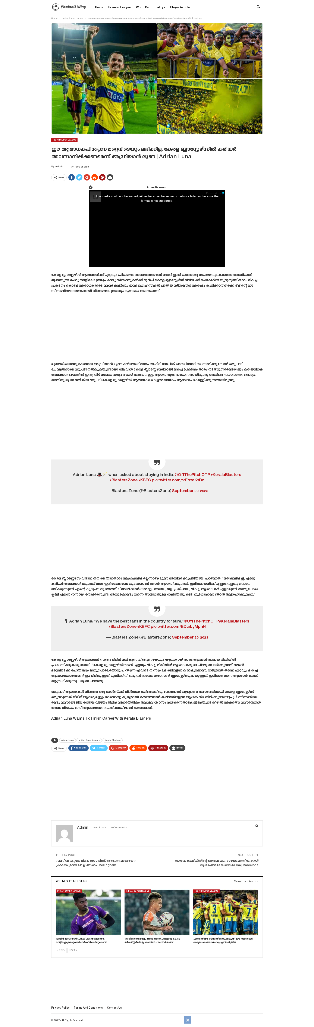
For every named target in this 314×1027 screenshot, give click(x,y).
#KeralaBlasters (226, 475)
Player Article (180, 7)
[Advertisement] (157, 329)
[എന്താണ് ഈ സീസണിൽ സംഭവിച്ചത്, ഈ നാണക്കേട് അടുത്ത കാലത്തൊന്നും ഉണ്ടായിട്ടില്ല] (225, 912)
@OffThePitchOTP (192, 475)
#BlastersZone (124, 480)
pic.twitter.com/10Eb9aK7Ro (178, 480)
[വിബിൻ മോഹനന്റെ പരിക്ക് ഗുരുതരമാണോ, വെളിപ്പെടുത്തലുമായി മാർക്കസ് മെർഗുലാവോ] (88, 912)
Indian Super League (64, 140)
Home (99, 7)
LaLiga (160, 7)
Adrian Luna (67, 740)
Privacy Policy (60, 1007)
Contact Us (114, 1007)
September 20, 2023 (190, 491)
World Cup (143, 7)
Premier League (119, 7)
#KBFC (144, 480)
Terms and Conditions (88, 1007)
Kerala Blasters (112, 740)
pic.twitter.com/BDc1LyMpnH (178, 627)
